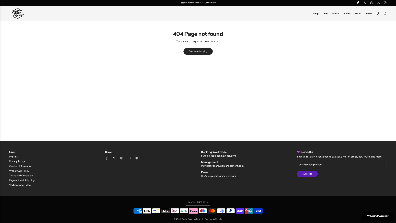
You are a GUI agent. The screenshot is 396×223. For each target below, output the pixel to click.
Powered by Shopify (213, 219)
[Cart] (385, 13)
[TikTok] (385, 2)
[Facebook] (358, 2)
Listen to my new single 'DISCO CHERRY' (198, 3)
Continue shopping (198, 51)
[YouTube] (378, 2)
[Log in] (378, 13)
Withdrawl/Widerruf (377, 215)
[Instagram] (371, 2)
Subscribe (307, 174)
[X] (364, 2)
